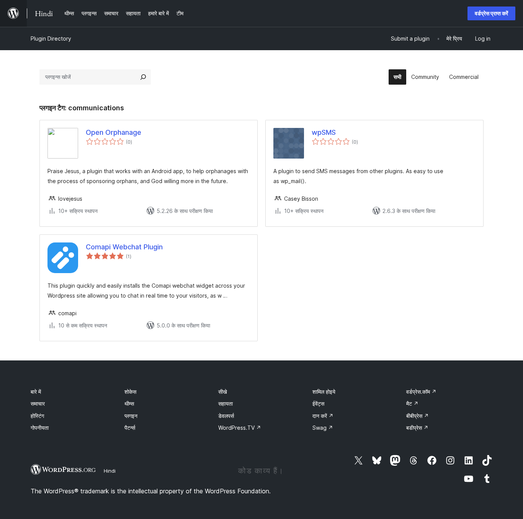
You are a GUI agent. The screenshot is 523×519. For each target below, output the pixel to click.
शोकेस (130, 391)
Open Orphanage (113, 132)
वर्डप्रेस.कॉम (421, 391)
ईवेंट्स (318, 403)
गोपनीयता (40, 427)
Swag (322, 427)
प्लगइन (130, 416)
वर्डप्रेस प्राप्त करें (491, 13)
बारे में (36, 391)
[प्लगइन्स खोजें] (143, 77)
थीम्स (129, 403)
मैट (412, 403)
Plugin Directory (51, 38)
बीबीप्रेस (417, 416)
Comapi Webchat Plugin (124, 247)
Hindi (110, 471)
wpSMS (324, 132)
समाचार (38, 403)
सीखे (222, 391)
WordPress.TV (239, 427)
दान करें (322, 416)
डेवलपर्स (226, 416)
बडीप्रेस (417, 427)
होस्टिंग (37, 416)
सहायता (225, 403)
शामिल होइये (323, 391)
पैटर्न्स (129, 427)
